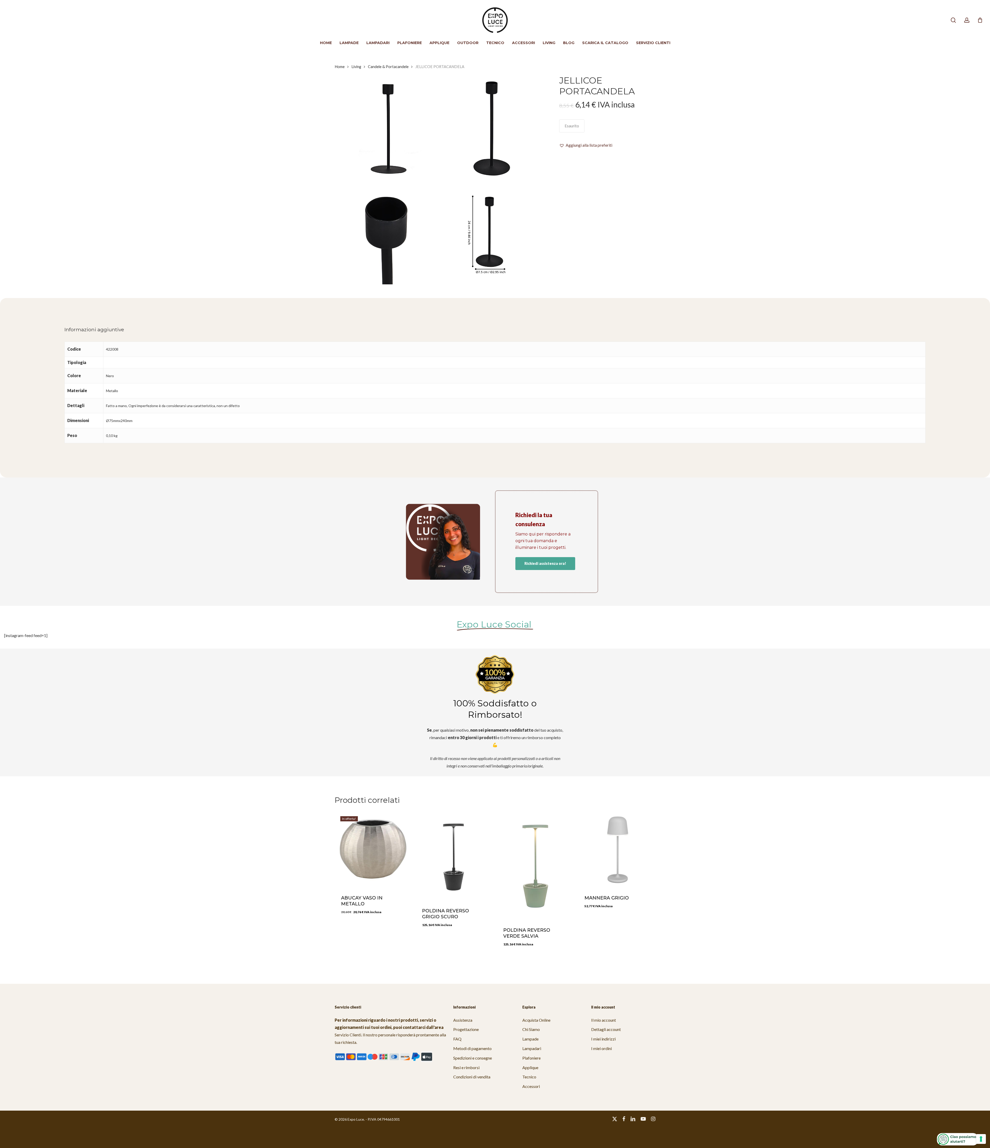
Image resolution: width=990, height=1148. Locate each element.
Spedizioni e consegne (472, 1057)
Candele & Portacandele (388, 66)
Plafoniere (531, 1057)
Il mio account (603, 1020)
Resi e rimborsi (466, 1067)
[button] (585, 145)
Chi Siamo (531, 1029)
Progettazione (466, 1029)
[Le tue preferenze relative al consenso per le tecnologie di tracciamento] (981, 1139)
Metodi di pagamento (472, 1048)
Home (340, 66)
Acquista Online (536, 1020)
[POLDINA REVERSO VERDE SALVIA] (535, 865)
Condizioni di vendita (471, 1076)
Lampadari (531, 1048)
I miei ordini (601, 1048)
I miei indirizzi (603, 1038)
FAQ (457, 1038)
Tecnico (529, 1076)
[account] (967, 20)
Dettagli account (606, 1029)
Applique (530, 1067)
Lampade (530, 1038)
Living (356, 66)
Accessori (531, 1086)
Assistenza (462, 1020)
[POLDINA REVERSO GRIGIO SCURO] (454, 856)
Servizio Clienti (348, 1034)
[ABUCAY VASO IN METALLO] (373, 849)
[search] (953, 20)
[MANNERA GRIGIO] (616, 849)
